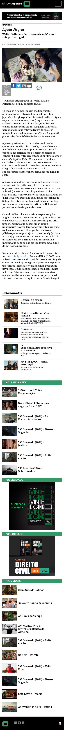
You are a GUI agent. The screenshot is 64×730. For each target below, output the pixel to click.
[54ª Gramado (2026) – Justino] (9, 443)
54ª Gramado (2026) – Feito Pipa (34, 668)
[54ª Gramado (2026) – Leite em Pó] (9, 456)
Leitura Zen (6, 90)
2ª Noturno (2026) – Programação (30, 392)
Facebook (15, 723)
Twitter (19, 723)
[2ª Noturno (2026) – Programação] (9, 391)
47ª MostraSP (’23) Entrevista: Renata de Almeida (31, 628)
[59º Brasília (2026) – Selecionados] (9, 469)
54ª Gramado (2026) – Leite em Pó (34, 642)
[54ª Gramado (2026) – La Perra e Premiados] (9, 417)
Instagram (23, 723)
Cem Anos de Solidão (31, 589)
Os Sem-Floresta (28, 654)
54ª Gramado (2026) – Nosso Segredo (35, 681)
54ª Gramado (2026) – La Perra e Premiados (33, 418)
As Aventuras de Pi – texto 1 (35, 706)
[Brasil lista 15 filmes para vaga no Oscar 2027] (9, 404)
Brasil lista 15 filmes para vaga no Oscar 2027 (33, 405)
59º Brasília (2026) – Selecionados (30, 470)
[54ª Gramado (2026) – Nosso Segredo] (9, 430)
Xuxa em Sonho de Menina (35, 602)
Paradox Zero (60, 723)
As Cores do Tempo (30, 615)
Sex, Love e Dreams (30, 693)
